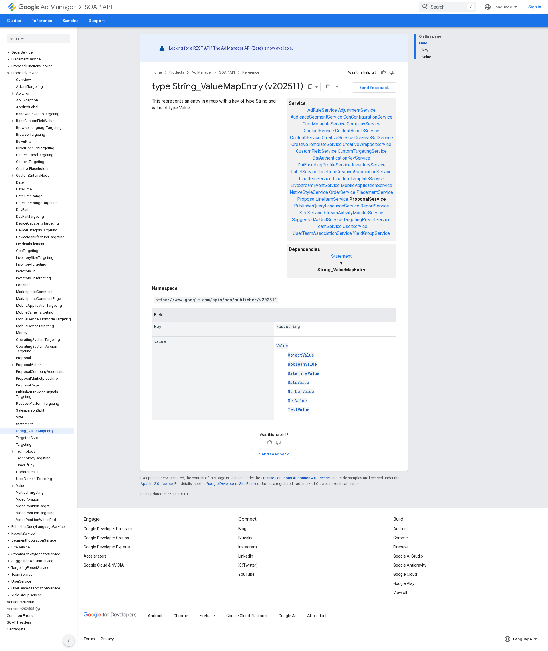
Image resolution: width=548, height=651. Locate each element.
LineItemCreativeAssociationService (355, 171)
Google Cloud (405, 574)
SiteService (311, 212)
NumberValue (301, 391)
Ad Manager (58, 7)
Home (157, 72)
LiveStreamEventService (315, 185)
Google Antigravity (409, 565)
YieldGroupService (371, 233)
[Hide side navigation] (68, 640)
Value (282, 346)
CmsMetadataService (324, 124)
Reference (41, 20)
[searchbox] (38, 38)
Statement (341, 256)
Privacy (107, 639)
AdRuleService (322, 110)
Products (176, 72)
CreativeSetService (373, 137)
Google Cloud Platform (246, 615)
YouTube (246, 574)
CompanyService (363, 124)
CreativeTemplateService (316, 144)
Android (400, 528)
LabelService (304, 171)
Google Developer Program (108, 528)
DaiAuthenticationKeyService (341, 158)
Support (97, 20)
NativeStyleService (309, 192)
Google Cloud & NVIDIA (104, 565)
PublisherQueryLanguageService (326, 206)
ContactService (319, 130)
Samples (71, 20)
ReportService (374, 206)
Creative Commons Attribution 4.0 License (295, 478)
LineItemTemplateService (358, 178)
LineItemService (315, 178)
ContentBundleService (357, 130)
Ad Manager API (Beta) (242, 48)
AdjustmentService (357, 110)
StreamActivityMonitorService (353, 212)
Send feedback (374, 87)
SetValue (297, 400)
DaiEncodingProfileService (324, 165)
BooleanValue (302, 364)
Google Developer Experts (107, 547)
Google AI (287, 615)
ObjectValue (301, 355)
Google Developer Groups (106, 538)
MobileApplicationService (366, 185)
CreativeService (337, 137)
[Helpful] (383, 72)
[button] (37, 52)
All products (318, 615)
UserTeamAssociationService (322, 233)
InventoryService (369, 165)
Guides (14, 20)
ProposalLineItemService (322, 199)
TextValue (298, 409)
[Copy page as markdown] (328, 87)
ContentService (305, 137)
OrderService (342, 192)
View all (400, 592)
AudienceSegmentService (316, 117)
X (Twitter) (248, 565)
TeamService (329, 226)
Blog (242, 528)
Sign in (534, 7)
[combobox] (447, 7)
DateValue (298, 382)
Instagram (247, 547)
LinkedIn (245, 556)
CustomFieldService (316, 151)
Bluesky (245, 538)
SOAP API (98, 7)
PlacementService (374, 192)
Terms (89, 639)
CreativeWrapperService (367, 144)
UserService (355, 226)
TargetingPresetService (367, 219)
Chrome (400, 538)
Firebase (401, 547)
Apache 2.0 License (156, 483)
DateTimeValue (303, 373)
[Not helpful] (392, 72)
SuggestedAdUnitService (317, 219)
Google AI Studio (408, 556)
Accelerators (95, 556)
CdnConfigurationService (367, 117)
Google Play (403, 583)
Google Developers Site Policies (232, 483)
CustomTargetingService (362, 151)
